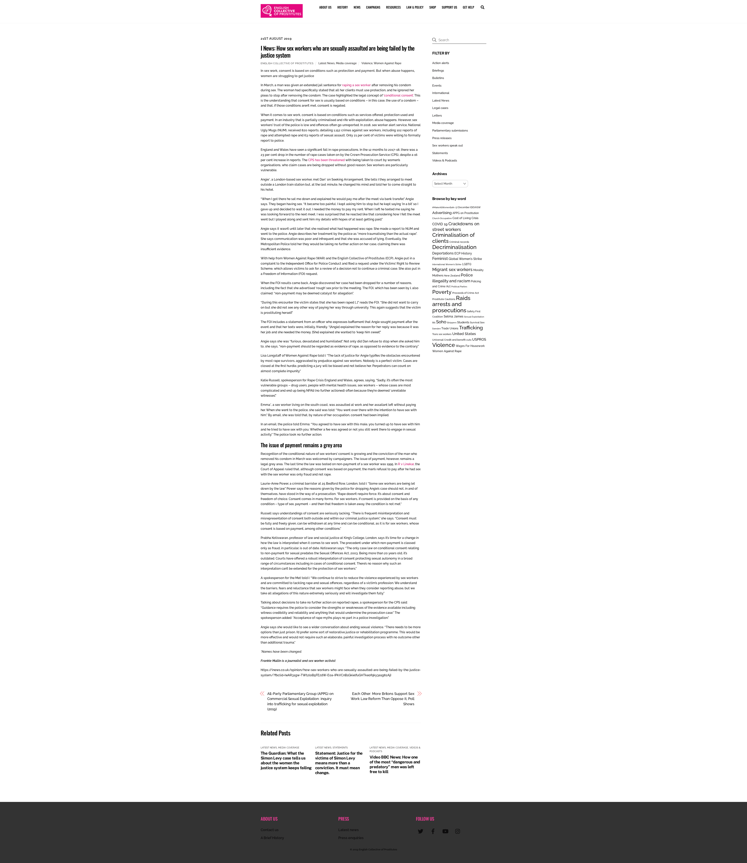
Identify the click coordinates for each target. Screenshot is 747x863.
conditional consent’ (398, 95)
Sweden (436, 328)
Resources (393, 7)
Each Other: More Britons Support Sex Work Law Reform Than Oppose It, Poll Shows (382, 699)
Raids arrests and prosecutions (451, 304)
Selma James (453, 316)
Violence (367, 63)
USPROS (479, 339)
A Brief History (272, 838)
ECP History (463, 253)
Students (463, 322)
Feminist (440, 258)
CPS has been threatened (326, 160)
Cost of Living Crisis (465, 218)
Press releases (442, 138)
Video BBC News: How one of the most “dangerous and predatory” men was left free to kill (395, 764)
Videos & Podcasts (444, 160)
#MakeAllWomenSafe (443, 207)
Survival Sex (477, 322)
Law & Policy (414, 7)
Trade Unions (449, 328)
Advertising (442, 212)
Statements (340, 747)
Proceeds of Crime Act (465, 292)
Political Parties (459, 286)
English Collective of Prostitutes (287, 63)
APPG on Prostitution (465, 213)
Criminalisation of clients (453, 238)
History (342, 7)
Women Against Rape (387, 63)
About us (325, 7)
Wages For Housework (470, 345)
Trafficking (471, 328)
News (357, 7)
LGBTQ (466, 264)
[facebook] (433, 831)
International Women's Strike (446, 264)
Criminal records (459, 241)
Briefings (438, 70)
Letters (437, 115)
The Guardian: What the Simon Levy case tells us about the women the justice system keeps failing (286, 760)
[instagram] (458, 831)
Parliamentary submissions (450, 130)
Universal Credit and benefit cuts (451, 339)
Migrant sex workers (452, 269)
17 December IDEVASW (468, 207)
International (440, 93)
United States (464, 334)
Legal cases (440, 108)
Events (436, 85)
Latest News (326, 63)
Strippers (451, 322)
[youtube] (446, 831)
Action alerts (440, 63)
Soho (441, 321)
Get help (468, 7)
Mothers (437, 275)
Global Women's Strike (465, 259)
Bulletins (438, 78)
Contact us (270, 830)
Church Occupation (442, 218)
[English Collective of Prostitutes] (282, 16)
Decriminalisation (454, 247)
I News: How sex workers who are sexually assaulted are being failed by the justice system (337, 51)
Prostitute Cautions (443, 299)
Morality (478, 270)
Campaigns (373, 7)
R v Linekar (406, 464)
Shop (432, 7)
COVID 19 (440, 224)
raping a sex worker (356, 85)
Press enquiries (351, 838)
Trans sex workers (442, 334)
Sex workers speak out (447, 145)
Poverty (442, 292)
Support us (449, 7)
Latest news (348, 830)
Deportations (443, 253)
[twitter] (421, 831)
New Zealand (452, 275)
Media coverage (346, 63)
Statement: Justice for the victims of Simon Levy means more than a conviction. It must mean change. (339, 763)
